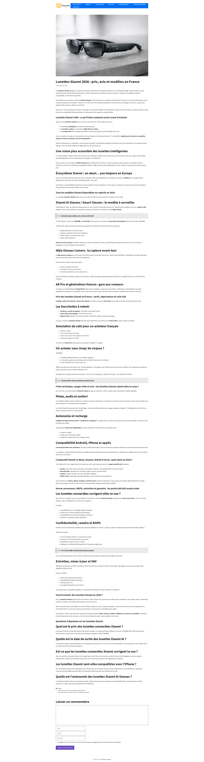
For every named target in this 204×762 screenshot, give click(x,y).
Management (124, 4)
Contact (76, 7)
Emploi (88, 4)
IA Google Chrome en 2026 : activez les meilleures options (73, 692)
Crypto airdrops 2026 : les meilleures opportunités (71, 690)
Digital (111, 4)
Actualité (77, 4)
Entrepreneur (139, 4)
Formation (100, 4)
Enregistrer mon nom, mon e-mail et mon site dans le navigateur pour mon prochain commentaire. (89, 742)
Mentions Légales (106, 759)
